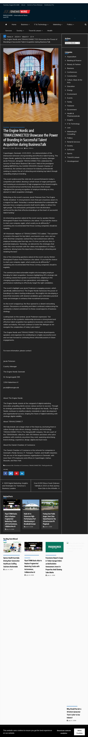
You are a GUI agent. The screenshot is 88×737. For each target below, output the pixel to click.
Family (69, 102)
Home (14, 24)
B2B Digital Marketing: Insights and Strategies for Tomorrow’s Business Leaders (15, 485)
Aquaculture (71, 57)
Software (70, 149)
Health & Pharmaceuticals (11, 554)
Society (19, 30)
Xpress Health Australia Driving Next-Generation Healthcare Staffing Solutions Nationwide (11, 562)
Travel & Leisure (35, 30)
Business (24, 24)
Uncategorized (72, 161)
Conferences (72, 72)
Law (69, 128)
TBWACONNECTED (35, 465)
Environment (72, 94)
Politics (69, 24)
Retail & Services (73, 142)
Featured (70, 106)
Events (70, 98)
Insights (70, 120)
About (23, 5)
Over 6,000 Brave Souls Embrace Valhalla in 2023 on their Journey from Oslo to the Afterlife (46, 485)
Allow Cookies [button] (80, 732)
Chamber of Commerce (21, 465)
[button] (15, 733)
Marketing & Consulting (17, 126)
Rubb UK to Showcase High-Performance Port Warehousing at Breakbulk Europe (30, 518)
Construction (72, 76)
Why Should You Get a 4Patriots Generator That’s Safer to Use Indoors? (74, 713)
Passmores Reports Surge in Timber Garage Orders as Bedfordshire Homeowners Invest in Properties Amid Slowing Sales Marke (54, 565)
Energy (70, 90)
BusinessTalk (9, 465)
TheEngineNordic (47, 465)
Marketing (57, 24)
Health (49, 30)
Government (72, 109)
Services (8, 30)
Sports (69, 153)
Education (71, 86)
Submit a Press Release (34, 5)
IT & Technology (40, 24)
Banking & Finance (74, 60)
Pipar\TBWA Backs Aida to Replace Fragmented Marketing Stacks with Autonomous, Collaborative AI (11, 520)
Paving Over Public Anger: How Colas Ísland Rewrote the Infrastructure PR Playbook (49, 518)
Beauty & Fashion (74, 64)
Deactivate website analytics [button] (64, 732)
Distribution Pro (49, 5)
